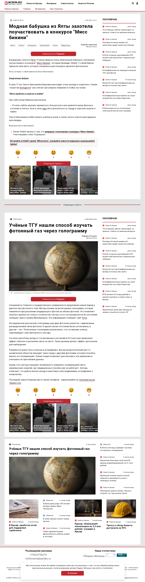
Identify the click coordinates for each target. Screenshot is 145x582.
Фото (13, 45)
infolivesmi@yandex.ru (38, 558)
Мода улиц (66, 45)
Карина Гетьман (89, 236)
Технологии (17, 219)
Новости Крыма (111, 26)
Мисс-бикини (43, 63)
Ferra (84, 318)
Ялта (55, 45)
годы (44, 108)
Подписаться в (53, 54)
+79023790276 (38, 554)
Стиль (21, 45)
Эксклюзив (44, 45)
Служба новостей (89, 45)
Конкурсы (32, 45)
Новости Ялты (18, 20)
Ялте (33, 60)
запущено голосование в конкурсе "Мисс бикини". (70, 131)
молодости (25, 87)
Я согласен (72, 573)
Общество (106, 444)
